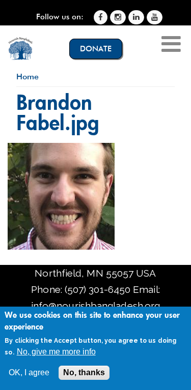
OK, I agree (29, 372)
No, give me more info (56, 351)
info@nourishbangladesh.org (95, 305)
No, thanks (84, 372)
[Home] (20, 48)
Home (27, 76)
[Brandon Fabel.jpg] (61, 246)
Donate (96, 48)
